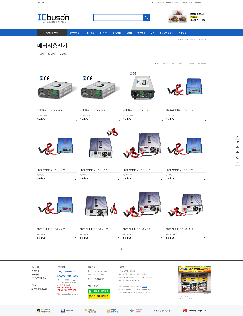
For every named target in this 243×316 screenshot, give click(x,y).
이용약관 (35, 275)
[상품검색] (237, 157)
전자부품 (90, 33)
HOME (180, 39)
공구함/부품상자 (166, 33)
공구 (152, 33)
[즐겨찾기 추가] (237, 152)
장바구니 (200, 2)
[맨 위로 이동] (237, 162)
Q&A (34, 285)
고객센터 (177, 2)
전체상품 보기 (51, 33)
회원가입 (161, 2)
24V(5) (51, 54)
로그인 (154, 2)
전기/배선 (117, 33)
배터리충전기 (201, 39)
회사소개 (35, 267)
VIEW (144, 286)
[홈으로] (237, 136)
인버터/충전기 (75, 33)
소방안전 (182, 33)
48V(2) (62, 54)
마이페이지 (187, 2)
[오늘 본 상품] (237, 147)
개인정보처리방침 (39, 278)
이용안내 (35, 271)
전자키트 (103, 33)
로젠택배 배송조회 (39, 289)
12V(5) (40, 54)
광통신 (129, 33)
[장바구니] (237, 142)
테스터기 (141, 33)
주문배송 (168, 2)
